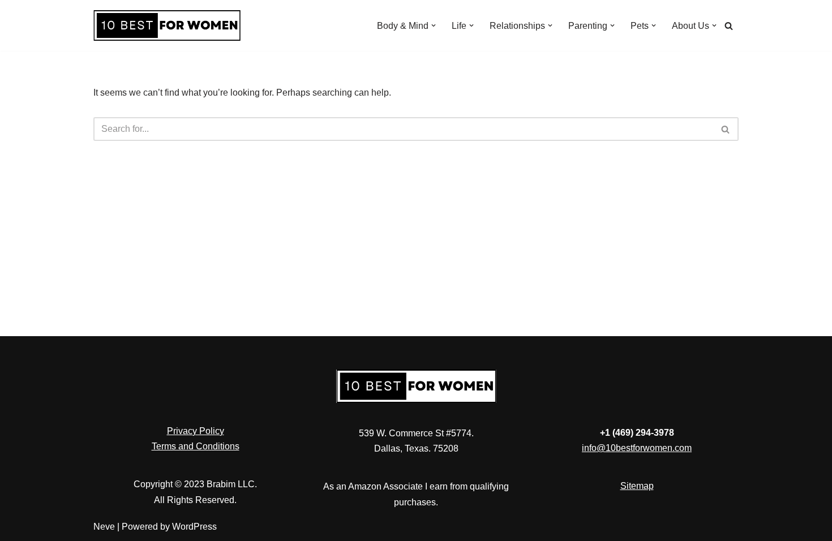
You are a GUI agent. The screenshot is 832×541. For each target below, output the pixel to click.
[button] (433, 25)
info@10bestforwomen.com (637, 448)
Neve (104, 526)
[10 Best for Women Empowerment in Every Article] (167, 25)
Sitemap (637, 486)
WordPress (194, 526)
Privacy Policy (195, 431)
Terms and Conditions (195, 446)
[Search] (728, 26)
